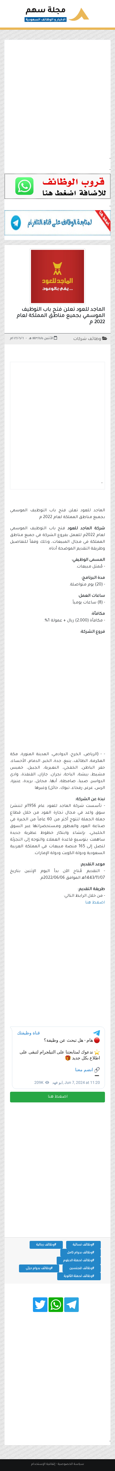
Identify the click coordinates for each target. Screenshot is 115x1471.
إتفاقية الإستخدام (43, 1464)
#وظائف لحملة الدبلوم (78, 1260)
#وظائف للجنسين (81, 1268)
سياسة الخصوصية (71, 1464)
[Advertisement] (57, 98)
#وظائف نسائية (83, 1245)
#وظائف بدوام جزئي (39, 1268)
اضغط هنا (58, 1097)
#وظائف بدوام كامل (80, 1252)
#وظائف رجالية (46, 1245)
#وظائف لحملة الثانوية (79, 1276)
